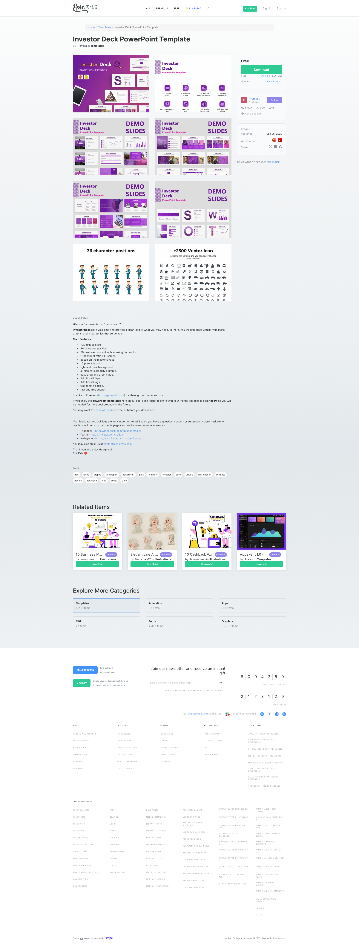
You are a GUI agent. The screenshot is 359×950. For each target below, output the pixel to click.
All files (265, 75)
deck (178, 474)
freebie (78, 480)
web (104, 480)
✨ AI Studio (193, 8)
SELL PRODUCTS (85, 670)
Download (97, 563)
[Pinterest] (280, 147)
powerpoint (128, 474)
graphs (97, 474)
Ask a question (251, 113)
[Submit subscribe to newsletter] (221, 683)
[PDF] (280, 140)
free (76, 474)
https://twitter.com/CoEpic (107, 434)
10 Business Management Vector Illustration (89, 554)
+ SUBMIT (82, 683)
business (220, 474)
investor (166, 474)
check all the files (104, 410)
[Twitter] (270, 147)
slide (124, 480)
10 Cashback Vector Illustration (199, 554)
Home (91, 27)
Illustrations (108, 559)
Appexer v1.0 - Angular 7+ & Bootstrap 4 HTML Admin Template (254, 554)
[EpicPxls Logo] (85, 8)
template (153, 474)
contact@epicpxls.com (118, 443)
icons (86, 474)
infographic (112, 474)
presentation (204, 474)
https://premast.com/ (111, 395)
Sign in (267, 8)
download (92, 480)
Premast (82, 45)
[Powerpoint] (274, 140)
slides (114, 480)
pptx (141, 474)
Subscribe (273, 162)
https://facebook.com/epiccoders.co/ (118, 430)
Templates (104, 27)
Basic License (274, 81)
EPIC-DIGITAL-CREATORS (200, 714)
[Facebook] (275, 147)
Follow (274, 100)
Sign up (281, 8)
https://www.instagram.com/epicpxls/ (118, 438)
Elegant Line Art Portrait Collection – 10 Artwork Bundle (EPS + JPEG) (144, 554)
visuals (189, 474)
